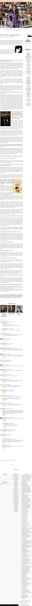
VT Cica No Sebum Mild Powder (28, 104)
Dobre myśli (28, 491)
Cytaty (16, 481)
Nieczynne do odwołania (24, 529)
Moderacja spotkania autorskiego (16, 489)
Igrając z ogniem (24, 500)
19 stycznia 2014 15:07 (9, 395)
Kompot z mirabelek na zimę (28, 96)
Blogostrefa (16, 480)
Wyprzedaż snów (24, 592)
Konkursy (16, 487)
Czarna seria (23, 487)
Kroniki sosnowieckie (24, 510)
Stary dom (23, 561)
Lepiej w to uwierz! (24, 522)
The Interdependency (24, 573)
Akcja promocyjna (16, 477)
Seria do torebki (24, 557)
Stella (26, 561)
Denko (28, 62)
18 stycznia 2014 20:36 (9, 369)
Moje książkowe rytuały (16, 490)
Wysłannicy (28, 592)
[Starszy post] (22, 464)
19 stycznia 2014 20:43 (10, 423)
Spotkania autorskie (16, 30)
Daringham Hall (24, 491)
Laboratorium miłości (24, 516)
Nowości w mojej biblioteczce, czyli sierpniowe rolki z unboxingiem (28, 58)
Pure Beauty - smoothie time (28, 73)
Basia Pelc (4, 369)
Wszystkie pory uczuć (24, 589)
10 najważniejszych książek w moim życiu (16, 476)
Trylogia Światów (24, 576)
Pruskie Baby (29, 545)
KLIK (16, 43)
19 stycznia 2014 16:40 (11, 417)
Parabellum (28, 535)
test (3, 384)
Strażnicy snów (24, 564)
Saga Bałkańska (24, 551)
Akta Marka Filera (29, 475)
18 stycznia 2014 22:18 (9, 379)
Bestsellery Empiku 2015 (16, 479)
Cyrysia (3, 338)
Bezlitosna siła (27, 478)
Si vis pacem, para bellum (28, 61)
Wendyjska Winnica (24, 580)
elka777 (3, 360)
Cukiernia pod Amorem (24, 484)
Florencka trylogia (24, 497)
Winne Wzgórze (28, 583)
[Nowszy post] (0, 464)
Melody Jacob (28, 78)
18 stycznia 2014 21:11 (9, 374)
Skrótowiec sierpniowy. (28, 69)
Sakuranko (28, 102)
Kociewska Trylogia (27, 506)
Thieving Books (4, 417)
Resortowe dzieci (24, 548)
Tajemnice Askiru (28, 567)
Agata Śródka (23, 475)
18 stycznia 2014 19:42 (10, 343)
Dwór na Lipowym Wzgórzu (25, 494)
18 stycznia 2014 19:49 (7, 364)
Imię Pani (28, 500)
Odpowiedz (4, 326)
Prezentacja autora (15, 494)
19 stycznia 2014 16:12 (9, 408)
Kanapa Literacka (16, 486)
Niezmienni (23, 532)
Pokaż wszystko (30, 74)
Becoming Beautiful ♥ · (28, 71)
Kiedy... (23, 506)
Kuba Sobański (23, 513)
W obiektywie (16, 504)
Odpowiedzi (4, 422)
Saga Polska (28, 551)
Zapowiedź (16, 509)
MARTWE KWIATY (28, 100)
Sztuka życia (23, 567)
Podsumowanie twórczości (16, 493)
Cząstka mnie (28, 67)
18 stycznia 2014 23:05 (7, 384)
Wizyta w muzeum (16, 506)
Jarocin (27, 503)
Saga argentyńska (24, 554)
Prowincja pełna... (24, 545)
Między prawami (23, 526)
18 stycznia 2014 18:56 (8, 338)
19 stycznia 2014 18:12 (9, 434)
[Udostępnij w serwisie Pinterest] (3, 301)
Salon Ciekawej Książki (16, 500)
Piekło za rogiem (24, 538)
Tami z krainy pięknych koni (25, 570)
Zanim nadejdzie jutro (24, 596)
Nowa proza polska (28, 532)
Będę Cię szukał (23, 481)
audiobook (16, 510)
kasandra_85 (4, 343)
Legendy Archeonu (24, 519)
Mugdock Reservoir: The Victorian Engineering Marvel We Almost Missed (28, 81)
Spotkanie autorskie (16, 502)
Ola (2, 364)
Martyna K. (4, 374)
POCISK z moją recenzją (16, 491)
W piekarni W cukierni (16, 505)
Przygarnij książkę (16, 496)
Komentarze (28, 46)
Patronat (16, 492)
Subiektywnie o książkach (28, 54)
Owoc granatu (23, 535)
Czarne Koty (27, 487)
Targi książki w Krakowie (16, 503)
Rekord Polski (16, 499)
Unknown (3, 395)
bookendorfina (28, 99)
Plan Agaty (29, 541)
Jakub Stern (23, 503)
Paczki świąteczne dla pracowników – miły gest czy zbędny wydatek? (28, 89)
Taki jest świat (28, 64)
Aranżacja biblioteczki (16, 478)
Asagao (3, 333)
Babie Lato (23, 478)
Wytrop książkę (16, 507)
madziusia (4, 379)
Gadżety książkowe (16, 484)
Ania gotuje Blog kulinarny (28, 94)
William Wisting (23, 583)
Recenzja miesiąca (16, 497)
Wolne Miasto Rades (24, 586)
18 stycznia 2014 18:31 (8, 333)
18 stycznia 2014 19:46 (8, 360)
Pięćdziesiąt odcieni (24, 541)
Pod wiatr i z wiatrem (28, 66)
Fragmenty (16, 483)
